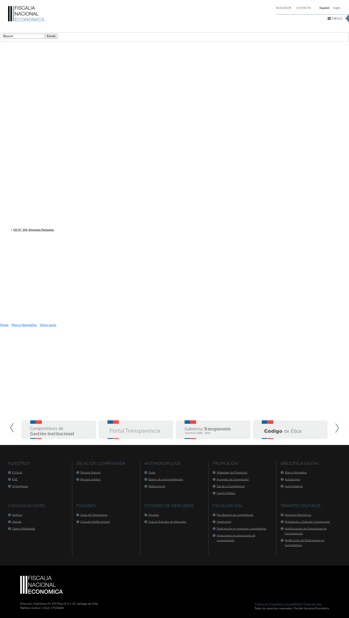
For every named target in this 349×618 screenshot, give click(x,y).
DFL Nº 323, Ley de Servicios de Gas (36, 219)
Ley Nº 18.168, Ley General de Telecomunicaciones (45, 156)
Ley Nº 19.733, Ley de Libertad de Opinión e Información (49, 167)
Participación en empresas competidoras (241, 528)
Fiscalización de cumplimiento (235, 515)
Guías (151, 472)
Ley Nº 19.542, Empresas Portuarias (36, 188)
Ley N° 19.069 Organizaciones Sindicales (39, 266)
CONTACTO (303, 8)
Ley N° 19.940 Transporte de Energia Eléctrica (42, 240)
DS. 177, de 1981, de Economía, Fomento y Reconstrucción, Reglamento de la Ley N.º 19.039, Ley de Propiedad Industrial (89, 235)
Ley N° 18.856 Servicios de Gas (33, 251)
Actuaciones (292, 479)
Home (4, 325)
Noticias (17, 515)
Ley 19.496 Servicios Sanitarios (33, 256)
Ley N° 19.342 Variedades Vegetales (36, 261)
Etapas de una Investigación (165, 479)
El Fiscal (17, 472)
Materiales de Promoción (232, 472)
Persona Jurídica (90, 479)
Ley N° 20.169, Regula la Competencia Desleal (42, 198)
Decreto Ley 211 (21, 137)
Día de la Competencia (231, 486)
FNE (15, 479)
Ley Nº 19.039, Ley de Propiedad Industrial (40, 177)
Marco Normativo (24, 325)
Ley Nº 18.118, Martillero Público (34, 151)
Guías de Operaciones (93, 515)
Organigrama (20, 486)
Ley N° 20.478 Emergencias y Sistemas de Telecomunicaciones (52, 277)
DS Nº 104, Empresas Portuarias (34, 230)
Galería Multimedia (23, 528)
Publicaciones (156, 486)
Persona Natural (90, 472)
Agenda (16, 521)
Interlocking (224, 521)
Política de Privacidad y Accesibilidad (278, 603)
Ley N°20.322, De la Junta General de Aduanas (43, 203)
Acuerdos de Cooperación (233, 479)
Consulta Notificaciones (95, 521)
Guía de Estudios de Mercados (167, 521)
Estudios (153, 515)
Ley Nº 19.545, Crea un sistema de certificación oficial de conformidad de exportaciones (68, 161)
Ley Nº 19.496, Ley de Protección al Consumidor (44, 182)
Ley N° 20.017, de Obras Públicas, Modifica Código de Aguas (51, 193)
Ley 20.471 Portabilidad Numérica (35, 272)
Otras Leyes (17, 145)
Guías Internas (19, 284)
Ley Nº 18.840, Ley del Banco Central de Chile (42, 172)
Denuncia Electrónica (298, 515)
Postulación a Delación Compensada (307, 521)
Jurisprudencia (294, 486)
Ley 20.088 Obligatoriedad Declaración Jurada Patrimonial (50, 245)
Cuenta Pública (226, 493)
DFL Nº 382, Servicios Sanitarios (34, 224)
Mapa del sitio (313, 603)
